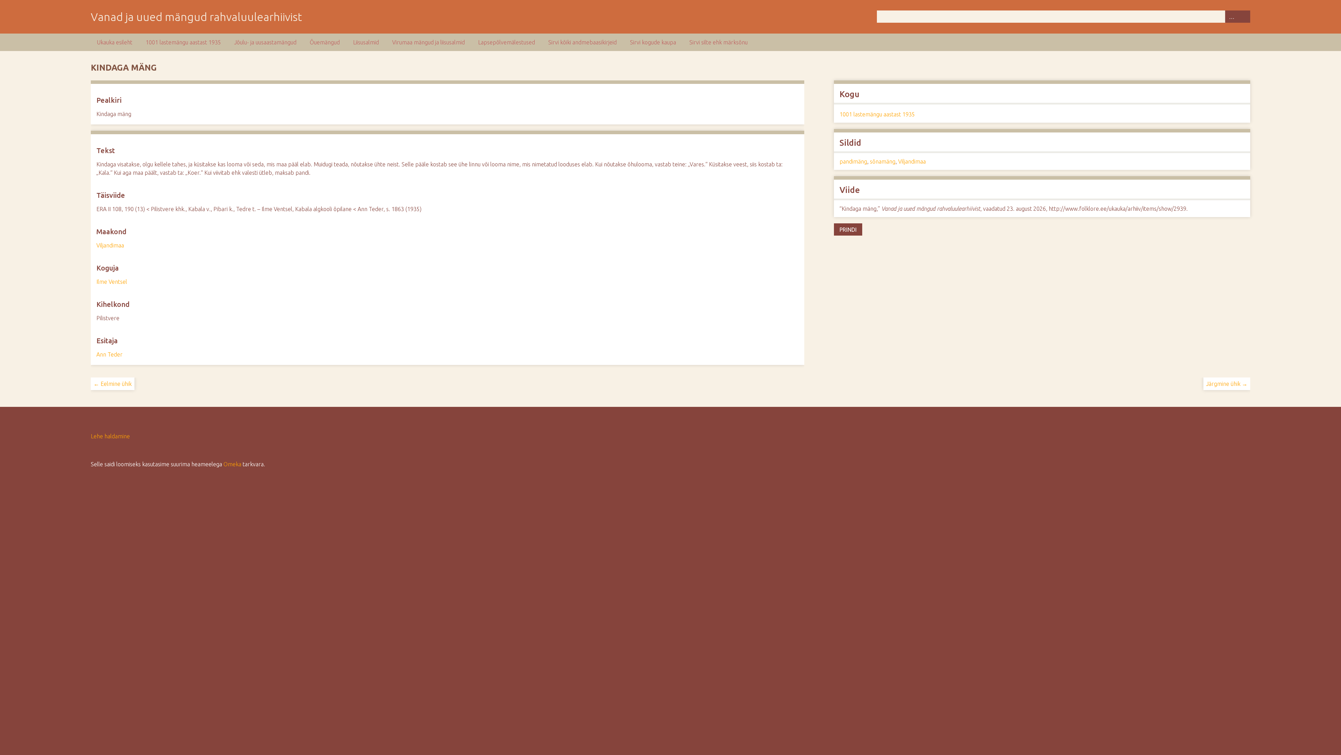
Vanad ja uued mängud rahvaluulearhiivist (196, 16)
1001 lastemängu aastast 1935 (183, 42)
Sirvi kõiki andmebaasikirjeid (582, 42)
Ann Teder (109, 354)
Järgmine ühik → (1226, 384)
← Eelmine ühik (113, 384)
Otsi (1244, 16)
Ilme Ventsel (111, 282)
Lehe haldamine (110, 436)
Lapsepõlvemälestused (506, 42)
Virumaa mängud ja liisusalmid (428, 42)
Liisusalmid (366, 42)
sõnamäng (882, 161)
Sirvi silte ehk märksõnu (718, 42)
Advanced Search (1231, 16)
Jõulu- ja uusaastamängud (265, 42)
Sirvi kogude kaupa (653, 42)
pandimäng (853, 161)
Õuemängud (325, 42)
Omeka (232, 464)
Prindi (848, 229)
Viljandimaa (110, 245)
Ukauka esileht (114, 42)
